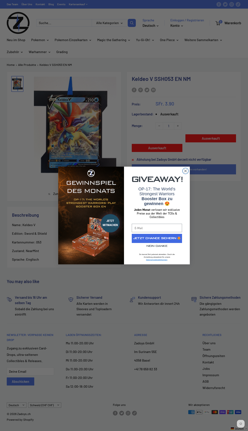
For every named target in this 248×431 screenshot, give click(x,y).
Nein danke (157, 246)
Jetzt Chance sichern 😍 (157, 238)
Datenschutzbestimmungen (156, 260)
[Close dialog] (185, 171)
